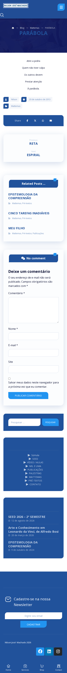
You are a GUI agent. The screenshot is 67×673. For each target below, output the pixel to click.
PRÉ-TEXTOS (35, 480)
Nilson (14, 99)
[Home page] (13, 28)
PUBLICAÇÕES (35, 469)
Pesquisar (50, 422)
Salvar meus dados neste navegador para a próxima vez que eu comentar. (33, 384)
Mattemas (15, 106)
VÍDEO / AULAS (35, 462)
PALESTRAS (35, 473)
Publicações (38, 233)
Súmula (35, 455)
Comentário (16, 293)
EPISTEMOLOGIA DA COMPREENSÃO (23, 544)
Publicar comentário (28, 395)
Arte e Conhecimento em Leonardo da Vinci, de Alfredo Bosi (33, 529)
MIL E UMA (35, 466)
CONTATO (35, 484)
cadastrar (33, 624)
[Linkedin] (49, 651)
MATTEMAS (35, 477)
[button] (27, 121)
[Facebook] (40, 651)
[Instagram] (58, 651)
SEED (35, 458)
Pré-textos (27, 203)
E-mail (13, 345)
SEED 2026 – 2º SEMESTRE (26, 517)
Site (10, 362)
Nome (13, 329)
